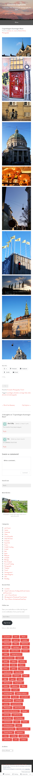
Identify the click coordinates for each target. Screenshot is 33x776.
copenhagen (10, 393)
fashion (14, 661)
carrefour (24, 640)
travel (18, 725)
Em (8, 439)
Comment (25, 472)
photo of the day (19, 708)
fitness (5, 665)
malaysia (6, 690)
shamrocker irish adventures (11, 711)
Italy (5, 551)
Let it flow (7, 589)
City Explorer (25, 405)
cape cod (16, 640)
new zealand (24, 697)
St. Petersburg (19, 718)
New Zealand (8, 562)
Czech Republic (8, 536)
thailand (25, 722)
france (5, 668)
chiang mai (7, 644)
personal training (16, 704)
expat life (19, 658)
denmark (16, 393)
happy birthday (24, 668)
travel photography (11, 395)
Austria (6, 530)
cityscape (6, 647)
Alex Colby (10, 423)
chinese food (25, 644)
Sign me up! (7, 623)
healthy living (7, 672)
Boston (23, 637)
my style (15, 697)
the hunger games (8, 725)
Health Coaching (8, 547)
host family (7, 676)
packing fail (19, 700)
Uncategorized (8, 572)
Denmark (9, 390)
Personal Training (9, 564)
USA (5, 577)
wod (16, 739)
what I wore (7, 739)
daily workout (15, 651)
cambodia (6, 640)
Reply (4, 431)
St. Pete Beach (7, 718)
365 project (7, 637)
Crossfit (26, 647)
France (6, 545)
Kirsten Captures (16, 4)
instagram (16, 676)
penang (6, 704)
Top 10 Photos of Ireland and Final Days (15, 599)
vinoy (5, 736)
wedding (13, 736)
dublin (5, 654)
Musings (6, 560)
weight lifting (23, 736)
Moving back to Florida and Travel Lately (16, 597)
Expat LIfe (7, 543)
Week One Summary (9, 405)
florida (13, 665)
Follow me (5, 605)
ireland (25, 676)
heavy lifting (18, 672)
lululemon (14, 686)
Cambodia (7, 532)
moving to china (8, 693)
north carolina (7, 700)
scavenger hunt (23, 393)
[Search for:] (16, 485)
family (5, 661)
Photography (16, 390)
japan (12, 679)
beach (15, 637)
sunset (16, 722)
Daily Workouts (8, 539)
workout (23, 739)
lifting (20, 679)
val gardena (20, 732)
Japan (5, 553)
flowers (21, 665)
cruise (5, 651)
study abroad (7, 722)
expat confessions (8, 658)
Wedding (6, 579)
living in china (18, 683)
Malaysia (6, 555)
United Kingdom (8, 574)
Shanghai (24, 711)
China (6, 534)
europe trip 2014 (16, 654)
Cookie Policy (27, 769)
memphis (6, 558)
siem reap (6, 715)
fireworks (22, 661)
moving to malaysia (21, 693)
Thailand (6, 568)
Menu (16, 22)
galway (13, 668)
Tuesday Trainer (8, 732)
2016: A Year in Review (11, 595)
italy (5, 679)
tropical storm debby (23, 729)
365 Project (7, 528)
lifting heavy (7, 683)
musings (6, 697)
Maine (23, 686)
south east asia (16, 715)
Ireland (6, 549)
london (6, 686)
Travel (22, 390)
